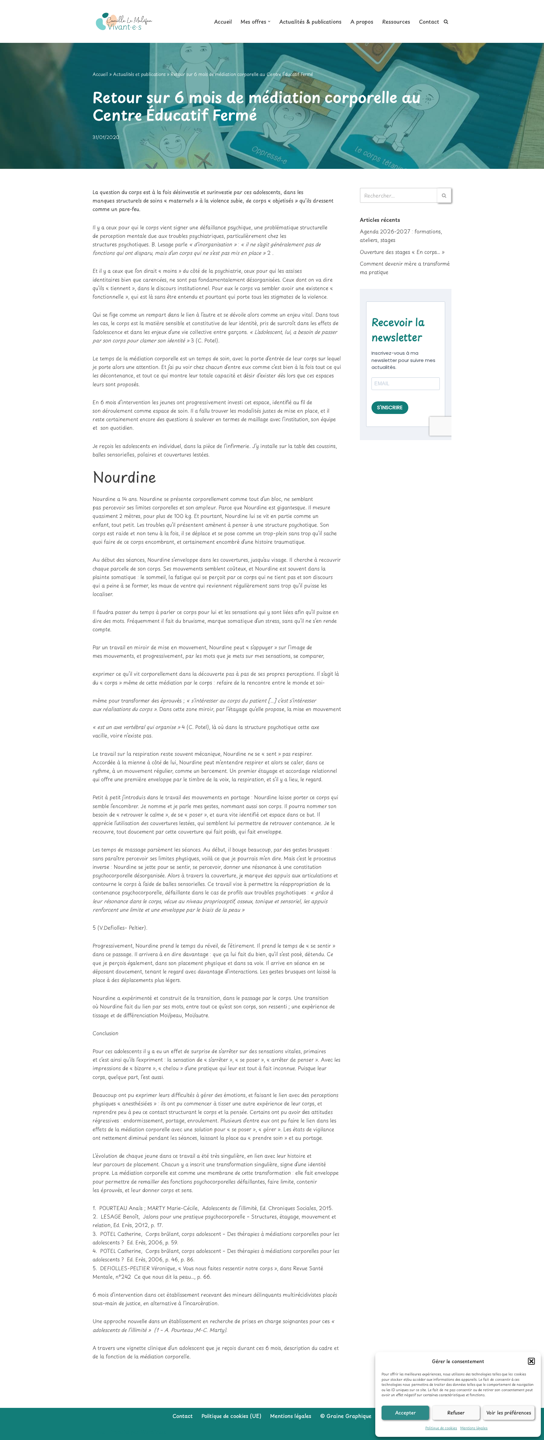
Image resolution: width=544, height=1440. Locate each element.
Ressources (396, 21)
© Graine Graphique (345, 1416)
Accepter (405, 1412)
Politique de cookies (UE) (231, 1416)
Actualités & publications (310, 21)
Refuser (456, 1412)
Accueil (223, 21)
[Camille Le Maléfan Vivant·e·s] (124, 21)
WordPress (153, 1432)
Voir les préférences (508, 1412)
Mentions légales (474, 1428)
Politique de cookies (441, 1428)
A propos (361, 21)
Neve (99, 1432)
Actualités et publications (139, 74)
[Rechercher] (446, 21)
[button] (531, 1361)
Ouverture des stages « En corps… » (402, 251)
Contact (429, 21)
